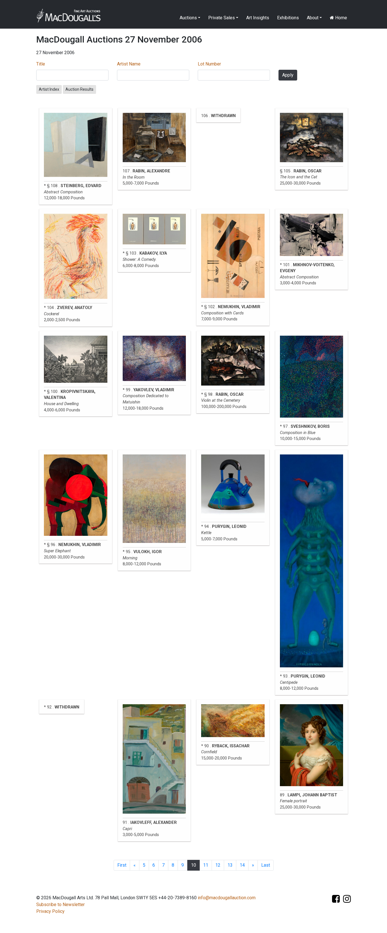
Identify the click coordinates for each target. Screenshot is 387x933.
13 (230, 865)
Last (265, 865)
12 (217, 865)
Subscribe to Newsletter (60, 904)
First (121, 865)
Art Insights (257, 17)
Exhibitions (288, 17)
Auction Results (79, 89)
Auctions (188, 17)
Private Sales (221, 17)
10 (193, 865)
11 (205, 865)
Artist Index (49, 89)
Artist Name (129, 64)
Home (340, 17)
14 (242, 865)
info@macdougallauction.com (227, 897)
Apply (288, 75)
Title (40, 64)
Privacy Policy (50, 911)
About (312, 17)
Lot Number (209, 64)
